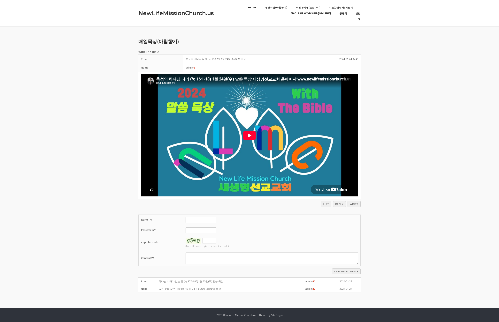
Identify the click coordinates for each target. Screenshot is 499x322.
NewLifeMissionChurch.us (176, 13)
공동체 (343, 13)
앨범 (358, 13)
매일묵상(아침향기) (276, 7)
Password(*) (148, 230)
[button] (189, 67)
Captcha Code (149, 242)
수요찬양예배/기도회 (341, 7)
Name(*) (146, 219)
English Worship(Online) (310, 13)
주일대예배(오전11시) (308, 7)
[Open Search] (359, 19)
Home (252, 7)
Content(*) (147, 258)
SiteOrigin (277, 315)
